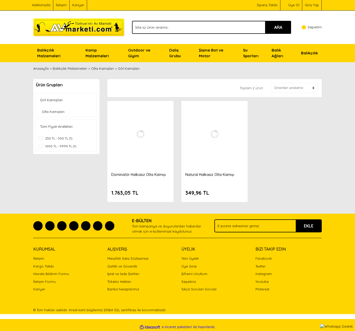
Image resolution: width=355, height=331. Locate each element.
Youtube (262, 281)
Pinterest (262, 289)
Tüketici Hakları (119, 281)
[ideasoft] (150, 327)
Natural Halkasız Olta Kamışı (209, 174)
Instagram (263, 274)
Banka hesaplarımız (123, 289)
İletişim (61, 5)
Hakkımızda (41, 5)
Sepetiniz (188, 281)
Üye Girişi (189, 266)
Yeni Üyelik (190, 258)
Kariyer (78, 5)
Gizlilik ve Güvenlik (122, 266)
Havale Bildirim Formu (51, 274)
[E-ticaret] (177, 327)
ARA (278, 27)
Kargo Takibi (43, 266)
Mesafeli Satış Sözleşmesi (127, 258)
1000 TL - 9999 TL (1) (60, 146)
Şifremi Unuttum (194, 274)
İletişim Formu (44, 281)
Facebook (263, 258)
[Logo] (78, 27)
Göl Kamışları (129, 68)
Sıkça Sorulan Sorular (199, 289)
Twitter (260, 266)
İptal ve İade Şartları (123, 274)
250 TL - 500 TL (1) (59, 138)
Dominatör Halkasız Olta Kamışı (138, 174)
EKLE (308, 225)
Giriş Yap (312, 5)
